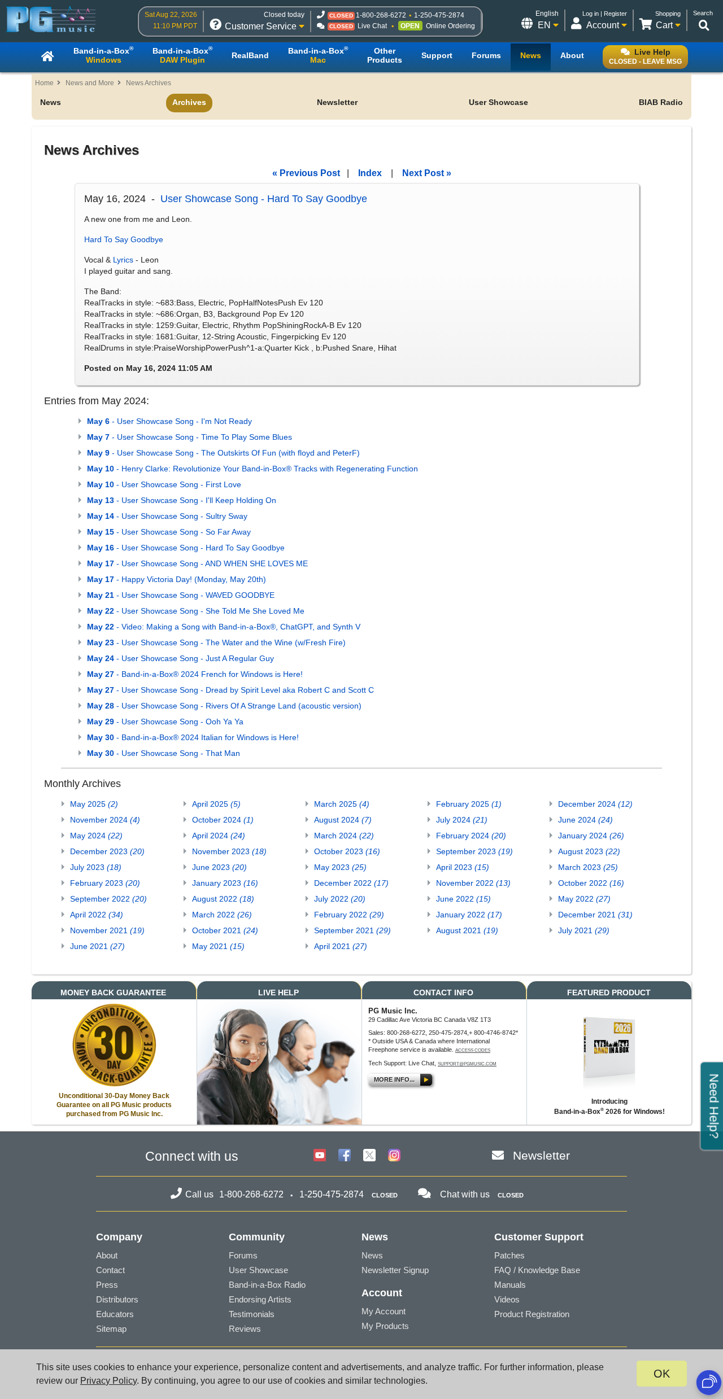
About (106, 1255)
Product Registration (531, 1314)
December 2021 (595, 914)
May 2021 (218, 946)
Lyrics (123, 259)
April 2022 (96, 914)
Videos (507, 1299)
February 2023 (105, 883)
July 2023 (95, 867)
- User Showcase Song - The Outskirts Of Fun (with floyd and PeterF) (223, 452)
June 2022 (463, 898)
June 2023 (219, 867)
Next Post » (426, 173)
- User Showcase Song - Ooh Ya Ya (165, 721)
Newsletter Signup (395, 1270)
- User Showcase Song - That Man (163, 753)
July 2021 (583, 930)
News (50, 102)
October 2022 (591, 883)
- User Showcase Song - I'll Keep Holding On (181, 500)
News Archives (148, 83)
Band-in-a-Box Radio (267, 1284)
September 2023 (474, 851)
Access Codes (472, 1050)
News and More (90, 83)
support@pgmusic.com (467, 1063)
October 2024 (223, 819)
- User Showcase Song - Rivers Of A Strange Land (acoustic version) (224, 705)
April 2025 (216, 803)
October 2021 (225, 930)
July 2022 (339, 898)
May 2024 (96, 835)
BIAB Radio (661, 102)
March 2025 (341, 803)
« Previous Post (306, 173)
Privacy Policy (108, 1380)
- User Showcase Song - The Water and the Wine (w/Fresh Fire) (216, 642)
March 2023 (588, 867)
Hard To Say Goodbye (123, 239)
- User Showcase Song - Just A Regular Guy (180, 658)
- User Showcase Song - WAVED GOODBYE (181, 595)
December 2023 (107, 851)
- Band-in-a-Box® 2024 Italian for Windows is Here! (193, 737)
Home (44, 83)
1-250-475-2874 (439, 15)
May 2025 (94, 803)
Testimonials (252, 1314)
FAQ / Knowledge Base (537, 1270)
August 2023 (589, 851)
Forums (243, 1255)
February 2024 (471, 835)
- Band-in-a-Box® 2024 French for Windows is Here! (195, 674)
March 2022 (222, 914)
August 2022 (223, 898)
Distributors (117, 1299)
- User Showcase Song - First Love (164, 484)
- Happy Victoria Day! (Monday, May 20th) (176, 579)
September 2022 (108, 898)
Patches (509, 1255)
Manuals (510, 1284)
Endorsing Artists (260, 1299)
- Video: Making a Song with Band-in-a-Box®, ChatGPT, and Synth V (223, 626)
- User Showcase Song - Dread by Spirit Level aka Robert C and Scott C (230, 689)
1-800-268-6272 (381, 15)
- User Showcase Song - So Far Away (169, 531)
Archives (189, 102)
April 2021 (340, 946)
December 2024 (595, 803)
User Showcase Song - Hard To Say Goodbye (263, 198)
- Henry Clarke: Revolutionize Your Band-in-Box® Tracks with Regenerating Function (252, 468)
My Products (385, 1326)
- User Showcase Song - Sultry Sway (167, 516)
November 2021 (107, 930)
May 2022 (584, 898)
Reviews (245, 1329)
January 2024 (591, 835)
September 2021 (352, 930)
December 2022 (351, 883)
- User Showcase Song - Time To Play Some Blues (189, 436)
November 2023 (229, 851)
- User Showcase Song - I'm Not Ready (169, 421)
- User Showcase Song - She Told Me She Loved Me (195, 610)
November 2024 (105, 819)
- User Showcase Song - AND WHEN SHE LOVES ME (197, 563)
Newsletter (337, 102)
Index (370, 173)
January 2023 (225, 883)
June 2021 (97, 946)
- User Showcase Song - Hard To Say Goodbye (186, 547)
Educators (115, 1314)
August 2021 (467, 930)
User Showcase (498, 102)
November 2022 (473, 883)
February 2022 (349, 914)
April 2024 (218, 835)
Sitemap (111, 1329)
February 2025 (469, 803)
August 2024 (343, 819)
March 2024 (344, 835)
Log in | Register (604, 13)
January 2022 (469, 914)
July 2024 (461, 819)
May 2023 (340, 867)
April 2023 (462, 867)
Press (107, 1284)
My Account (384, 1311)
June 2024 (585, 819)
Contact (110, 1270)
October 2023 (347, 851)
